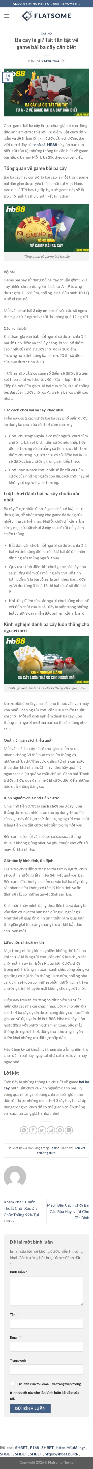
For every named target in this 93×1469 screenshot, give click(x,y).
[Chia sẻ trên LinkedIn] (69, 1130)
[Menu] (7, 16)
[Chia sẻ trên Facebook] (33, 1130)
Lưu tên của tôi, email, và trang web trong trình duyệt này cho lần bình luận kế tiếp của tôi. (45, 1391)
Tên (14, 1314)
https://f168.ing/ (70, 1447)
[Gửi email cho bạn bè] (51, 1130)
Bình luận (18, 1272)
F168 (34, 1447)
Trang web (18, 1360)
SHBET (47, 1447)
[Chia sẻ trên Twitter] (42, 1130)
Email (15, 1337)
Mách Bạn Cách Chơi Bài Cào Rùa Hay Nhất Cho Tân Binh (68, 1211)
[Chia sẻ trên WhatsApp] (24, 1130)
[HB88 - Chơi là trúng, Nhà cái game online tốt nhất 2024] (46, 16)
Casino (46, 33)
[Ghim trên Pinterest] (60, 1130)
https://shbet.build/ (61, 1453)
